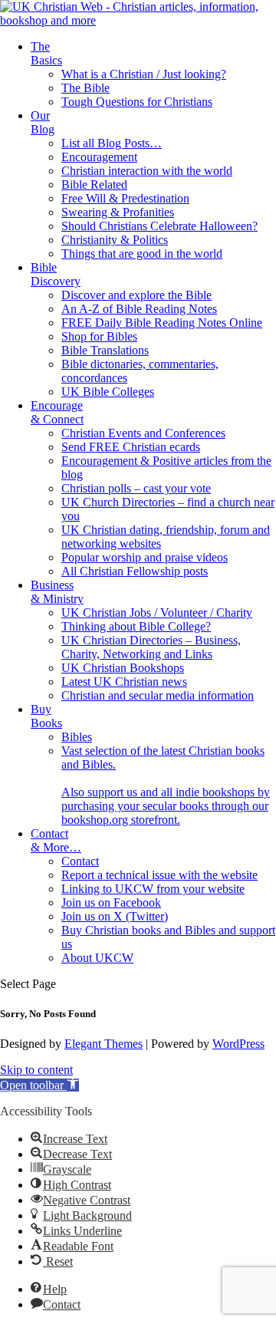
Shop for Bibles (99, 336)
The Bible (85, 87)
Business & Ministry (57, 591)
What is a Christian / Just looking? (143, 74)
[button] (39, 1085)
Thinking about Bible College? (136, 626)
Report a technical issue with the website (159, 874)
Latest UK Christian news (124, 681)
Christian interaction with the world (146, 170)
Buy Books (46, 716)
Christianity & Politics (114, 239)
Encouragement (99, 156)
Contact (80, 861)
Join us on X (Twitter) (114, 916)
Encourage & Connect (57, 412)
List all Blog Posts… (111, 143)
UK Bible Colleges (107, 391)
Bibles (76, 736)
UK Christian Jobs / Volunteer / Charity (156, 612)
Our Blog (42, 122)
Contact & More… (56, 840)
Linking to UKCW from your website (153, 888)
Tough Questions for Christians (136, 101)
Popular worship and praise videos (144, 557)
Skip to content (36, 1069)
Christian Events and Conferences (143, 433)
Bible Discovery (55, 274)
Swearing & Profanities (117, 212)
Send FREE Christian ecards (130, 446)
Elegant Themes (103, 1043)
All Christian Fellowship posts (134, 571)
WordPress (238, 1043)
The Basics (46, 53)
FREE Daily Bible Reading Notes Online (161, 322)
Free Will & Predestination (125, 198)
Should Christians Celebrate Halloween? (159, 225)
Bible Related (94, 184)
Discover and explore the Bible (136, 294)
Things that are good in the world (141, 253)
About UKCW (97, 957)
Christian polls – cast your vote (136, 488)
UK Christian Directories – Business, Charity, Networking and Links (151, 647)
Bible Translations (105, 350)
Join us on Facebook (111, 902)
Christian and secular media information (157, 695)
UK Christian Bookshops (122, 667)
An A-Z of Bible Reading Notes (139, 308)
